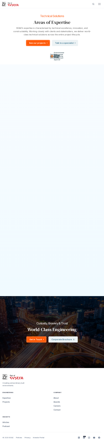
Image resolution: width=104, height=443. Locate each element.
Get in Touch (35, 339)
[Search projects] (93, 4)
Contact (57, 410)
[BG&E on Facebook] (99, 437)
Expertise (7, 398)
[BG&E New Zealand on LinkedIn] (84, 437)
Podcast (6, 426)
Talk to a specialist (64, 43)
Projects (6, 402)
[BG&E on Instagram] (89, 437)
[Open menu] (99, 4)
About (56, 398)
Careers (57, 406)
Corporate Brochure (61, 339)
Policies (19, 437)
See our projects (37, 43)
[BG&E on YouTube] (94, 437)
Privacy (27, 437)
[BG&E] (10, 4)
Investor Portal (38, 437)
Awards (57, 402)
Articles (6, 422)
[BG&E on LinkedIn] (79, 437)
